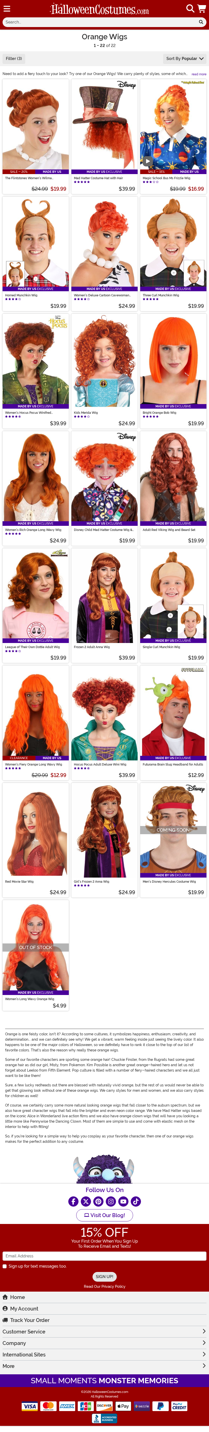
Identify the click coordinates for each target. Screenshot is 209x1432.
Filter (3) (14, 58)
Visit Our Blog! (107, 1215)
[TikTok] (136, 1201)
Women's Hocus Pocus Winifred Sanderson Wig (28, 412)
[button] (202, 9)
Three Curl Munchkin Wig (161, 295)
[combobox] (99, 22)
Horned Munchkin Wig (21, 295)
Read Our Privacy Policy (104, 1286)
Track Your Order (29, 1320)
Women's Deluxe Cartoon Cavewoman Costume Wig (101, 295)
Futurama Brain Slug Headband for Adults (173, 764)
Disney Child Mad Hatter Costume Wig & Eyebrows (103, 529)
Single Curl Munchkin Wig (161, 647)
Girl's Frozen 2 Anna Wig (91, 881)
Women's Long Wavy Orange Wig (29, 999)
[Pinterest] (98, 1201)
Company (14, 1343)
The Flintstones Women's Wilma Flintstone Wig (28, 178)
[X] (86, 1201)
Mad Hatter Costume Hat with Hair (98, 178)
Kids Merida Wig (86, 412)
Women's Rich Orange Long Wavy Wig (33, 529)
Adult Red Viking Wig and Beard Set (169, 529)
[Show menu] (7, 9)
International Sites (24, 1355)
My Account (24, 1309)
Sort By (181, 58)
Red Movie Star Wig (19, 881)
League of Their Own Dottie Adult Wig (32, 647)
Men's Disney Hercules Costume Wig (169, 881)
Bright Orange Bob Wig (159, 412)
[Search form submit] (201, 22)
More (9, 1366)
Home (17, 1297)
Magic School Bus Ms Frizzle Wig (166, 178)
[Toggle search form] (190, 9)
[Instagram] (111, 1201)
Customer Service (24, 1332)
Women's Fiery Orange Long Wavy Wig (33, 764)
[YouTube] (123, 1201)
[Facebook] (73, 1201)
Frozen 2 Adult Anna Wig (92, 647)
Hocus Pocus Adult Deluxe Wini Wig (100, 764)
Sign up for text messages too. (38, 1266)
